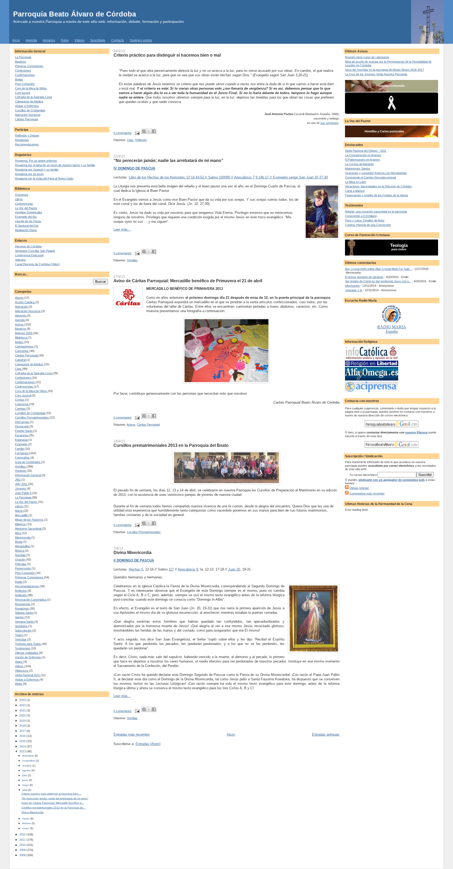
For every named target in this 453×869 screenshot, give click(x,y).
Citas (18, 368)
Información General (28, 475)
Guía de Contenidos (28, 462)
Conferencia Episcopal (29, 255)
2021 (22, 710)
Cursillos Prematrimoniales (32, 417)
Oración (20, 559)
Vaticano (20, 259)
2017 (22, 730)
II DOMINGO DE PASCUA (134, 560)
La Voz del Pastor (26, 208)
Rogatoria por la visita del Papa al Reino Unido (44, 178)
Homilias (20, 466)
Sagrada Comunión (391, 85)
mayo (26, 785)
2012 (22, 834)
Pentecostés (23, 568)
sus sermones (329, 122)
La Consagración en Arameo (363, 155)
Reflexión (21, 595)
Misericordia (23, 537)
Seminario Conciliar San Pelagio (35, 250)
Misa (18, 533)
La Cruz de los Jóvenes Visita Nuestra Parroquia (376, 74)
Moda (19, 541)
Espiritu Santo (24, 430)
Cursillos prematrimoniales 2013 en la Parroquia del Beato (171, 445)
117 (171, 569)
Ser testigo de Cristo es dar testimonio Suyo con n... (378, 281)
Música (20, 550)
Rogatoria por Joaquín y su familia (36, 169)
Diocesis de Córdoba (28, 246)
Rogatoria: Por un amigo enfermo (36, 160)
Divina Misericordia (32, 812)
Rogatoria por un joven (29, 174)
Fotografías (22, 457)
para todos (398, 249)
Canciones (22, 350)
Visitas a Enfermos (27, 105)
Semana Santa (24, 621)
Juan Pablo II (23, 493)
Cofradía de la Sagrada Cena (33, 97)
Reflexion (21, 590)
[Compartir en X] (149, 131)
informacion (352, 285)
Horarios (49, 40)
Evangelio (21, 444)
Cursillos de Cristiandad (30, 110)
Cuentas (20, 408)
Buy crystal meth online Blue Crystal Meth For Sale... (378, 268)
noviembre (29, 760)
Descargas (22, 421)
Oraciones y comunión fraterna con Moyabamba (376, 173)
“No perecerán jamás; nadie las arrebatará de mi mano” (54, 798)
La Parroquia (23, 57)
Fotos (65, 40)
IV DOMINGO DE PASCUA (134, 168)
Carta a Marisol (354, 190)
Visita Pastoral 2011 (28, 675)
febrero (27, 823)
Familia (20, 448)
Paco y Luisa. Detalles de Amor (365, 220)
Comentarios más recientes (367, 493)
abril (25, 790)
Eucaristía (22, 435)
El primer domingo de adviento (364, 277)
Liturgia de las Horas (28, 221)
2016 (22, 735)
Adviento (21, 315)
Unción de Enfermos (28, 657)
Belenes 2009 (24, 333)
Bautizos (20, 61)
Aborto (19, 297)
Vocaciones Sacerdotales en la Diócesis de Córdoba (378, 186)
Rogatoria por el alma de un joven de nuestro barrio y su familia (55, 165)
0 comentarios (123, 132)
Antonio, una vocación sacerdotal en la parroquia (376, 211)
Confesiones (23, 70)
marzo (26, 818)
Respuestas (23, 604)
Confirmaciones (25, 75)
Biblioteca (21, 337)
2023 (22, 700)
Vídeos (79, 40)
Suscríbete (97, 40)
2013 (22, 751)
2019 (22, 720)
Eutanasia (21, 439)
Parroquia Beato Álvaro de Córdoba (74, 14)
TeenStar (21, 639)
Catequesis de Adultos (29, 101)
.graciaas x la (353, 290)
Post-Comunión (25, 83)
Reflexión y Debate (27, 135)
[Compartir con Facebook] (154, 131)
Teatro (19, 635)
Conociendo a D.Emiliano (361, 216)
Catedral (20, 359)
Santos (20, 617)
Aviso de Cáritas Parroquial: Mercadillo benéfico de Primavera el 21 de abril (188, 280)
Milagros (20, 524)
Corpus (20, 399)
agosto (26, 770)
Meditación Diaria (26, 230)
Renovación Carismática (31, 599)
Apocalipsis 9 (188, 569)
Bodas (19, 79)
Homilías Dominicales (28, 212)
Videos (19, 666)
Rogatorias (22, 140)
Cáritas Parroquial (26, 119)
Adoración (22, 306)
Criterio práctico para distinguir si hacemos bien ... (51, 793)
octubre (27, 765)
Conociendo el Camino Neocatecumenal (370, 177)
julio (25, 775)
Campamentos (24, 346)
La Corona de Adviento (359, 164)
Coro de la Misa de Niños (31, 88)
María (19, 510)
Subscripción (23, 630)
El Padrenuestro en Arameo (362, 159)
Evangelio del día (25, 216)
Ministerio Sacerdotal (28, 528)
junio (25, 780)
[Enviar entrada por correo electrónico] (137, 132)
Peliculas (21, 564)
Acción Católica (25, 302)
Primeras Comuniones (29, 66)
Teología (399, 245)
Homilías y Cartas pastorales (384, 131)
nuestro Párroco (416, 432)
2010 (22, 844)
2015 (22, 741)
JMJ (18, 479)
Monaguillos (23, 546)
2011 (22, 839)
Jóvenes (21, 488)
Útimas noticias (359, 488)
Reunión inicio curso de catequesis (367, 57)
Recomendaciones (27, 144)
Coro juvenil (22, 92)
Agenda (31, 40)
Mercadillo (22, 515)
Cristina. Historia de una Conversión (368, 224)
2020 (22, 715)
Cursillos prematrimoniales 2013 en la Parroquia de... (53, 807)
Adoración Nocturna (27, 114)
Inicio (16, 40)
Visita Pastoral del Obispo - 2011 (365, 150)
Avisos (19, 324)
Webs (19, 683)
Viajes (19, 661)
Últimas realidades (27, 652)
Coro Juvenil (23, 395)
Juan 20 (234, 569)
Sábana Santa (24, 612)
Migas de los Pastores (29, 519)
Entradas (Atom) (148, 744)
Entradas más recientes (132, 734)
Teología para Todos (28, 643)
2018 (22, 725)
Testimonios (23, 648)
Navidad (20, 555)
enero (26, 828)
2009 (22, 849)
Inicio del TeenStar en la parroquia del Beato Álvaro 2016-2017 (384, 69)
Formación (22, 453)
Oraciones (21, 194)
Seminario (21, 626)
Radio (19, 581)
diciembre (28, 755)
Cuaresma (22, 404)
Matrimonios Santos (357, 168)
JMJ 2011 (21, 484)
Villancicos (22, 670)
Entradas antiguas (325, 734)
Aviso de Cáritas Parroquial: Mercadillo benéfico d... (52, 802)
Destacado (22, 426)
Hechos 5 (136, 569)
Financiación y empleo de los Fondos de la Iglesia (376, 195)
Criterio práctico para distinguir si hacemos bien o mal (167, 55)
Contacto (117, 40)
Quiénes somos (141, 40)
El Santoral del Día (26, 225)
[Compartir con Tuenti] (144, 131)
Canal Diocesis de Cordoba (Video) (37, 264)
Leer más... (122, 229)
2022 (22, 705)
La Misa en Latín (355, 181)
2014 (22, 746)
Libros (19, 199)
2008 (22, 855)
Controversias (24, 203)
